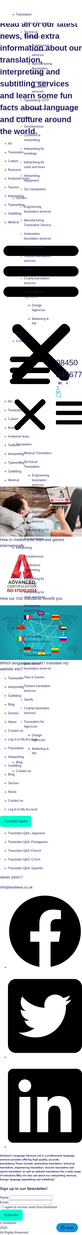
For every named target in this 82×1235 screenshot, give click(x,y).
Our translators (34, 109)
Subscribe (11, 1215)
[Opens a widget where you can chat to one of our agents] (67, 1228)
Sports (28, 269)
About (12, 792)
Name (4, 1197)
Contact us (23, 341)
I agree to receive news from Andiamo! (30, 1207)
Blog (19, 332)
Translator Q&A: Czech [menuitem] (24, 859)
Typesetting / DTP (36, 100)
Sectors (21, 198)
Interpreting (24, 117)
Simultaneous (33, 126)
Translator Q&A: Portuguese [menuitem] (28, 842)
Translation (24, 14)
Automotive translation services (40, 86)
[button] (30, 392)
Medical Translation (38, 23)
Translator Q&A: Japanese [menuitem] (26, 833)
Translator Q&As (15, 821)
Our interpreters (35, 189)
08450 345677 (11, 877)
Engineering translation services (40, 50)
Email (4, 1202)
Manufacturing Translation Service (42, 68)
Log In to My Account (22, 809)
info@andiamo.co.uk (16, 887)
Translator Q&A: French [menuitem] (24, 850)
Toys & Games (34, 247)
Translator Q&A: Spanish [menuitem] (25, 868)
